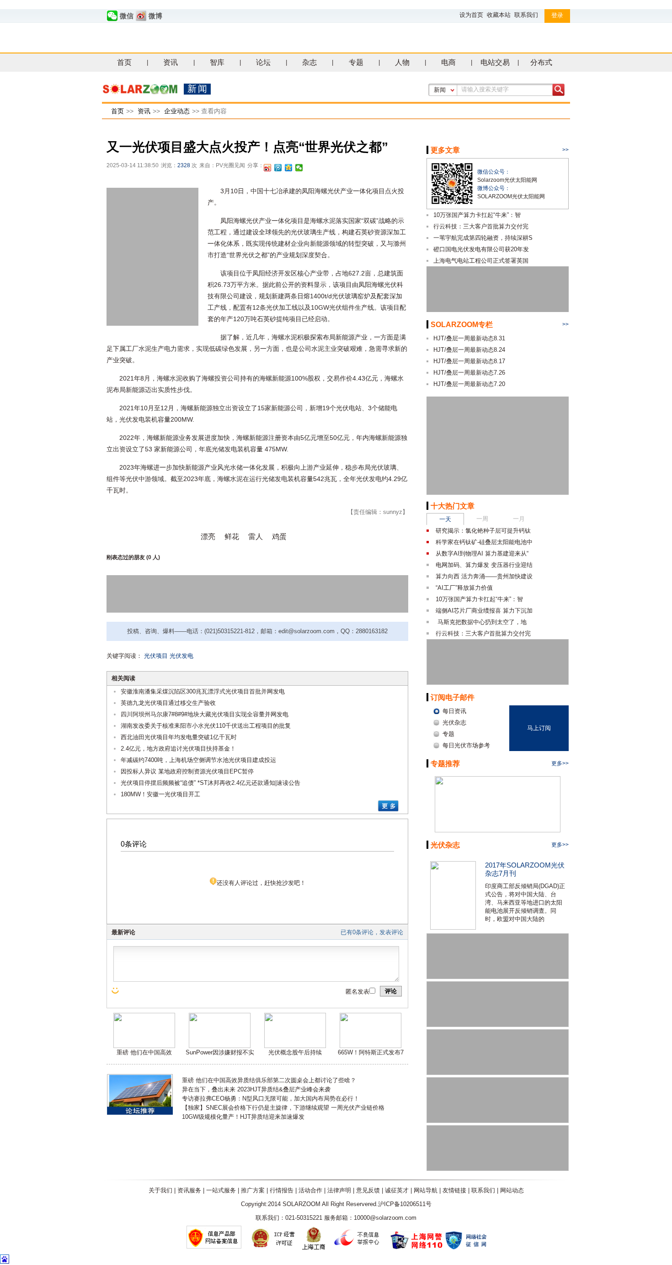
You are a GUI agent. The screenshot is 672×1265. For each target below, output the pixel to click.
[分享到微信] (299, 167)
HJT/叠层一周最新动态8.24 (469, 349)
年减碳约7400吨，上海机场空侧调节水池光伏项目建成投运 (198, 760)
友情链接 (454, 1190)
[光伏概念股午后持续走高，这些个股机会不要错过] (295, 1046)
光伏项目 (156, 655)
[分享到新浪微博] (268, 167)
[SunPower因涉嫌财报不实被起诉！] (220, 1046)
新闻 (440, 89)
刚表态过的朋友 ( (127, 557)
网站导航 (425, 1190)
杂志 (309, 62)
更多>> (560, 763)
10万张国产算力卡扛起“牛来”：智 (477, 215)
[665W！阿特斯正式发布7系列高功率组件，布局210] (370, 1046)
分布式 (541, 62)
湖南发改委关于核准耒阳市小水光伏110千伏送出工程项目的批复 (206, 725)
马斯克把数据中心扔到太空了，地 (481, 622)
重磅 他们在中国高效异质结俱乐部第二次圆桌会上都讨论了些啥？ (269, 1080)
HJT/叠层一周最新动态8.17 (469, 361)
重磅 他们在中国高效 (144, 1052)
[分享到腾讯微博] (278, 167)
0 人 (153, 557)
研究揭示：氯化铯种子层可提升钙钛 (483, 530)
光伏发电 (181, 655)
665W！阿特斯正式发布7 (371, 1052)
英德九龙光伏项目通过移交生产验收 (168, 702)
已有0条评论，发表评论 (372, 932)
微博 (155, 16)
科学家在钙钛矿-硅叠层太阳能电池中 (484, 542)
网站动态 (512, 1190)
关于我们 (160, 1190)
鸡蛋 (279, 536)
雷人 (255, 536)
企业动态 (177, 111)
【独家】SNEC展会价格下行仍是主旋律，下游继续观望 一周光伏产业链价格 (283, 1107)
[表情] (116, 990)
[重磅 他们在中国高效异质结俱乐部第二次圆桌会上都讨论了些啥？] (144, 1046)
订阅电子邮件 (453, 697)
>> (565, 150)
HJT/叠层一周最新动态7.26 (469, 372)
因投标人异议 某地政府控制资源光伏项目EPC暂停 (187, 771)
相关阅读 (123, 678)
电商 (448, 62)
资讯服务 (189, 1190)
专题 (356, 62)
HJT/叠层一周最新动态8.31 (469, 338)
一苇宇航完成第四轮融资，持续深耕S (483, 237)
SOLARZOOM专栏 (462, 324)
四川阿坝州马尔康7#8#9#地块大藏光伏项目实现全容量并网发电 (204, 714)
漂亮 (208, 536)
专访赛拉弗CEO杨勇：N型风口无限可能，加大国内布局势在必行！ (270, 1098)
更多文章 (445, 150)
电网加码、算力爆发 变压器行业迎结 (484, 564)
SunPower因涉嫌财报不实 (220, 1052)
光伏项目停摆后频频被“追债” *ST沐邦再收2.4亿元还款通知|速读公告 (210, 782)
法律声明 (339, 1190)
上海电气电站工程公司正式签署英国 (480, 260)
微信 (126, 16)
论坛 (263, 62)
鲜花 (231, 536)
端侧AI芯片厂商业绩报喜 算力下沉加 (484, 610)
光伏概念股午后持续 (295, 1052)
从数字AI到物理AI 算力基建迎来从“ (482, 553)
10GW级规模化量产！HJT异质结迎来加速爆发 (243, 1116)
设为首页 (471, 14)
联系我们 (526, 14)
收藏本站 (499, 14)
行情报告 (281, 1190)
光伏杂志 (445, 845)
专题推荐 (445, 763)
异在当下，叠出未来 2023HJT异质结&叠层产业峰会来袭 (256, 1089)
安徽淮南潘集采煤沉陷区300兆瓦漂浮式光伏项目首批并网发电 (203, 691)
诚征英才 (397, 1190)
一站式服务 (221, 1190)
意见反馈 (368, 1190)
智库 (217, 62)
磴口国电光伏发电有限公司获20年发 (481, 249)
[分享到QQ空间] (289, 167)
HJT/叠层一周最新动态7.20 (469, 384)
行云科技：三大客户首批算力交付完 (480, 226)
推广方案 (253, 1190)
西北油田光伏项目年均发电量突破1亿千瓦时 (179, 737)
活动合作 (310, 1190)
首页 (124, 62)
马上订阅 (539, 728)
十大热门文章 (453, 506)
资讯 (170, 62)
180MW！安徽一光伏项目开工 (160, 794)
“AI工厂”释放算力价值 (464, 587)
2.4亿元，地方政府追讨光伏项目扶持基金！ (178, 748)
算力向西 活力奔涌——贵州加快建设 (484, 576)
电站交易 (495, 62)
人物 (402, 62)
